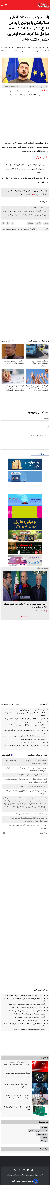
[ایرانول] (25, 536)
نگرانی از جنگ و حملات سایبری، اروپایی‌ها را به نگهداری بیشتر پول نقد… (24, 731)
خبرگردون (44, 1127)
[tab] (28, 616)
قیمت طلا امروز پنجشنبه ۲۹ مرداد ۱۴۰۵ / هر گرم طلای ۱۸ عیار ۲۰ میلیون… (23, 1024)
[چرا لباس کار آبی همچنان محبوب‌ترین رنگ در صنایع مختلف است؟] (40, 1088)
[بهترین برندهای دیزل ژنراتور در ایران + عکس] (40, 1110)
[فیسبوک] (8, 223)
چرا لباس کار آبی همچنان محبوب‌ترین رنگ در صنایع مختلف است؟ (17, 1085)
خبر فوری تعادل (42, 1134)
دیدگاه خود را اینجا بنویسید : (39, 435)
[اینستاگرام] (31, 1170)
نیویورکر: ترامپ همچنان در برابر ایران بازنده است (28, 710)
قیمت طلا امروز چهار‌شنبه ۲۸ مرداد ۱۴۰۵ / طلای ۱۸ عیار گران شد (24, 999)
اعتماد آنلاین (16, 1175)
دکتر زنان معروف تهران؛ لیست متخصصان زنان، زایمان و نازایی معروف (17, 1063)
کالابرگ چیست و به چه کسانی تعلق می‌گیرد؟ (18, 1074)
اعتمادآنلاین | (43, 90)
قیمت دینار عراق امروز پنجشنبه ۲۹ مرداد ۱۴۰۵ (29, 1014)
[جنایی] (25, 548)
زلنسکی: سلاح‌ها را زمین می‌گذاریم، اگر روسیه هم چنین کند (24, 164)
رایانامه (46, 427)
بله (27, 194)
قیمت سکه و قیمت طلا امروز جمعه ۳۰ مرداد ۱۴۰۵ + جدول (24, 995)
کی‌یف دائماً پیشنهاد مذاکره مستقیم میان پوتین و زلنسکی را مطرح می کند (24, 211)
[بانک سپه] (25, 524)
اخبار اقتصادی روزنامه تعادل (38, 1131)
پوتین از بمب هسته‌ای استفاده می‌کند (35, 208)
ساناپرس (44, 1137)
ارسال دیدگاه (40, 454)
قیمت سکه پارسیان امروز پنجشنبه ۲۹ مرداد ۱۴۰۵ (28, 1007)
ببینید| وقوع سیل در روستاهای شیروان (32, 739)
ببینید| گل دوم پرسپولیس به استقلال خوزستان (29, 1029)
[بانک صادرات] (25, 500)
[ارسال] (33, 87)
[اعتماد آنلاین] (43, 5)
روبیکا (33, 194)
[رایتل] (25, 512)
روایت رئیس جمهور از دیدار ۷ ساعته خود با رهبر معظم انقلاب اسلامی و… (25, 605)
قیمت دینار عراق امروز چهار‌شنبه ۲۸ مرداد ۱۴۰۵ (29, 1017)
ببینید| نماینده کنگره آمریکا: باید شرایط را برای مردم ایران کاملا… (23, 736)
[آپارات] (14, 1170)
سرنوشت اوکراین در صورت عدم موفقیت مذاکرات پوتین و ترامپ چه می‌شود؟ (26, 216)
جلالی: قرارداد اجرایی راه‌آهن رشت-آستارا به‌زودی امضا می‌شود (24, 718)
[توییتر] (12, 223)
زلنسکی (30, 223)
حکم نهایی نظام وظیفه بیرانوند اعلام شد (31, 722)
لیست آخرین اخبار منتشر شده (10, 704)
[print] (30, 87)
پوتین (46, 223)
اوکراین (38, 223)
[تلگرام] (3, 223)
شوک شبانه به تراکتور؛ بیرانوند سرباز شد (32, 742)
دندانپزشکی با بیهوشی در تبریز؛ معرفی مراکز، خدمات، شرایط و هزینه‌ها (17, 1096)
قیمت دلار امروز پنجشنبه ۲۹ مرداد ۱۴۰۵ (31, 1020)
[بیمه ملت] (25, 476)
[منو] (5, 5)
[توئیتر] (18, 1170)
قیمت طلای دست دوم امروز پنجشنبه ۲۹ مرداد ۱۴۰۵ (27, 1011)
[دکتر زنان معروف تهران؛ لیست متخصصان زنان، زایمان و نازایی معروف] (40, 1066)
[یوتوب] (22, 1170)
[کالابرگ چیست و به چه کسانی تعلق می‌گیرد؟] (40, 1077)
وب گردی (44, 1057)
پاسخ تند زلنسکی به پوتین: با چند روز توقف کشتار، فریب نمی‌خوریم (25, 171)
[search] (2, 5)
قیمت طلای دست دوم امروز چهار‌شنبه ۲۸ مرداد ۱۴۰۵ (27, 1004)
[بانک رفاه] (25, 560)
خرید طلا (44, 1141)
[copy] (46, 229)
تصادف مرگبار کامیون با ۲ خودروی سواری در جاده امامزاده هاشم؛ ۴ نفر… (25, 714)
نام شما (46, 418)
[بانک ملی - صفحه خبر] (25, 464)
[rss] (35, 1170)
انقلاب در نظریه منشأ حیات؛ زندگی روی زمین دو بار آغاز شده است (25, 726)
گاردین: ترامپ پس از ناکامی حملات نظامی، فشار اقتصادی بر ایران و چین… (24, 746)
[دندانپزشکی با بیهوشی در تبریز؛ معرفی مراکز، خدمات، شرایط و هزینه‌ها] (40, 1099)
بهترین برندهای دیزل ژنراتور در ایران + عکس (17, 1107)
